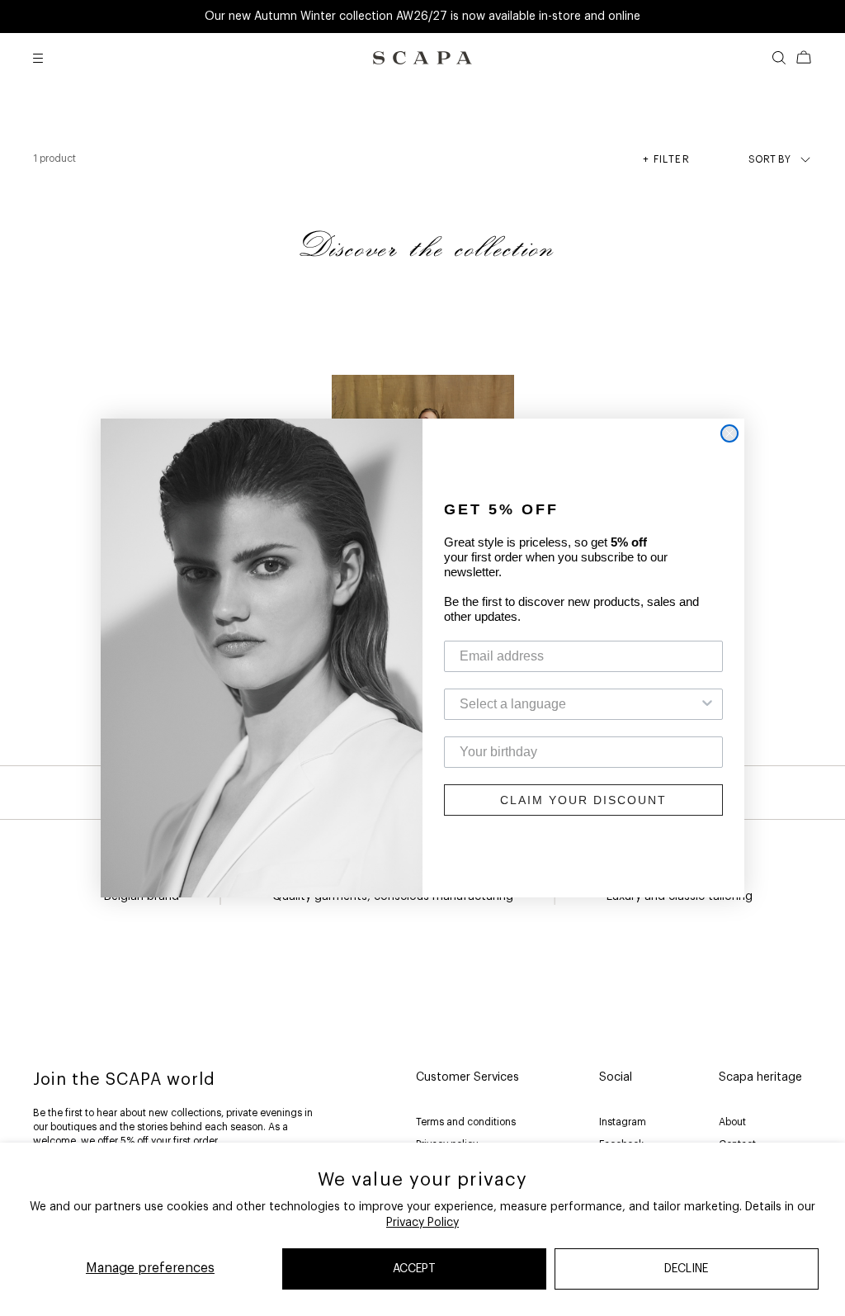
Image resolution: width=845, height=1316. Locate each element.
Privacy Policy (422, 1222)
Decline (686, 1269)
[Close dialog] (729, 433)
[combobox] (578, 704)
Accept (414, 1269)
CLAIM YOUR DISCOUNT (583, 800)
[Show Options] (707, 704)
